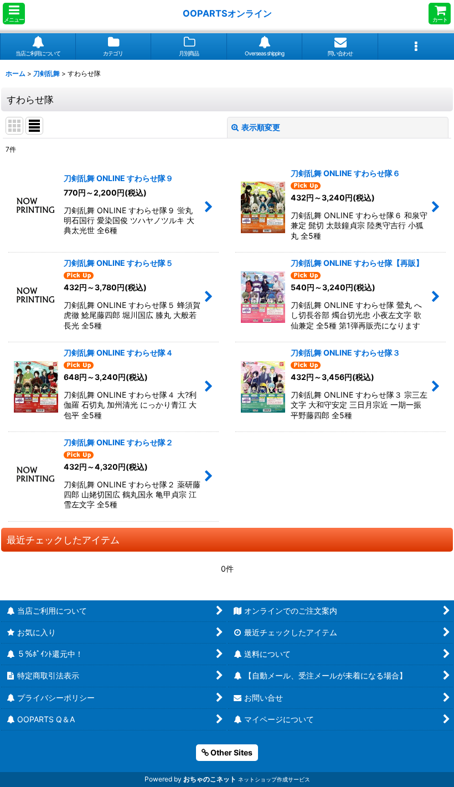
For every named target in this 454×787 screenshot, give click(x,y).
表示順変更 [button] (260, 127)
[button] (14, 13)
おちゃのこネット (209, 779)
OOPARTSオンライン (227, 13)
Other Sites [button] (230, 752)
